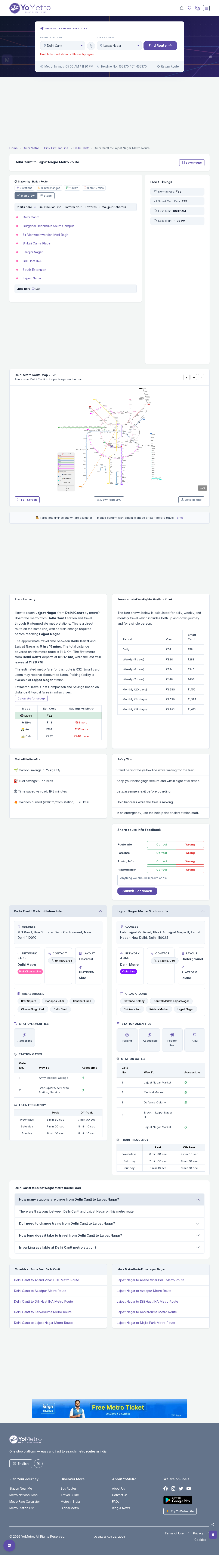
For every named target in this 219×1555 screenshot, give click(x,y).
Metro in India (70, 1501)
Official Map (193, 499)
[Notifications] (181, 8)
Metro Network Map (23, 1495)
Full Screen (29, 499)
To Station (106, 37)
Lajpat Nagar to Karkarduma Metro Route (147, 1312)
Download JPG (110, 499)
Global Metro (70, 1508)
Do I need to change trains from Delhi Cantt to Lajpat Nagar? (67, 1223)
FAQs (115, 1501)
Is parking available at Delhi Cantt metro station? (57, 1247)
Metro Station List (21, 1508)
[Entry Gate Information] (34, 207)
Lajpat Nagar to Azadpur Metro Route (144, 1291)
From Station (51, 37)
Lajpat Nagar (32, 278)
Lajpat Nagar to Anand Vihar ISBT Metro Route (150, 1280)
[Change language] (197, 8)
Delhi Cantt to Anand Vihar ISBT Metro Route (46, 1280)
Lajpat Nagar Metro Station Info (142, 911)
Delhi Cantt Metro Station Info (38, 911)
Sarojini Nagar (33, 252)
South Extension (34, 270)
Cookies (200, 1539)
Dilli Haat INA (32, 261)
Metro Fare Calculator (24, 1501)
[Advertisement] (109, 112)
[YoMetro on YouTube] (188, 1488)
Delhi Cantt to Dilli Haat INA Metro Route (43, 1301)
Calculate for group (31, 698)
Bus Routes (69, 1488)
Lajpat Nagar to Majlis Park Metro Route (146, 1323)
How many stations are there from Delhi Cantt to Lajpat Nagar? (69, 1199)
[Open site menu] (206, 8)
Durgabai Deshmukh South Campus (48, 226)
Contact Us (119, 1495)
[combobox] (62, 45)
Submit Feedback (137, 891)
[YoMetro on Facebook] (165, 1488)
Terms (179, 517)
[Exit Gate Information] (33, 288)
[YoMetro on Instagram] (173, 1488)
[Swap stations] (91, 46)
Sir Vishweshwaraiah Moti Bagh (45, 235)
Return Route (170, 66)
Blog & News (121, 1508)
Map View (28, 195)
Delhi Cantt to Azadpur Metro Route (40, 1291)
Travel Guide (70, 1495)
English (23, 1463)
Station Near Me (20, 1488)
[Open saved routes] (213, 1535)
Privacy (198, 1533)
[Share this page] (213, 1524)
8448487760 (166, 960)
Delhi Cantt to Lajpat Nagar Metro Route (43, 1323)
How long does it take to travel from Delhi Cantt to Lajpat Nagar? (70, 1235)
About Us (118, 1488)
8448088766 (63, 960)
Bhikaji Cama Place (36, 243)
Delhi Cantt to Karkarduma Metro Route (43, 1312)
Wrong (190, 844)
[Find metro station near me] (189, 8)
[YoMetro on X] (181, 1488)
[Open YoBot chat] (9, 1546)
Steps (48, 195)
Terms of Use (174, 1533)
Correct (161, 844)
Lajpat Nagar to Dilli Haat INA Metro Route (147, 1301)
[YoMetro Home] (29, 8)
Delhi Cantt (31, 217)
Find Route (158, 45)
